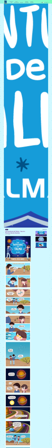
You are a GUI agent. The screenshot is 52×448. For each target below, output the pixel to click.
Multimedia (21, 2)
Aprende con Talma (11, 2)
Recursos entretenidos (32, 2)
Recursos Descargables (27, 2)
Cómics (7, 229)
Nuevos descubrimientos (16, 2)
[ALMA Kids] (5, 2)
